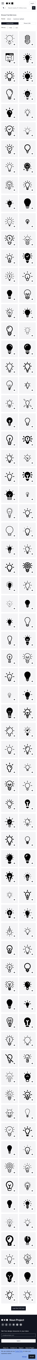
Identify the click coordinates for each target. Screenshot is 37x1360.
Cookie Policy (19, 1351)
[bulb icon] (9, 39)
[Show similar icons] (14, 44)
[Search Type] (4, 8)
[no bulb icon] (9, 1058)
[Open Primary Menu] (3, 3)
